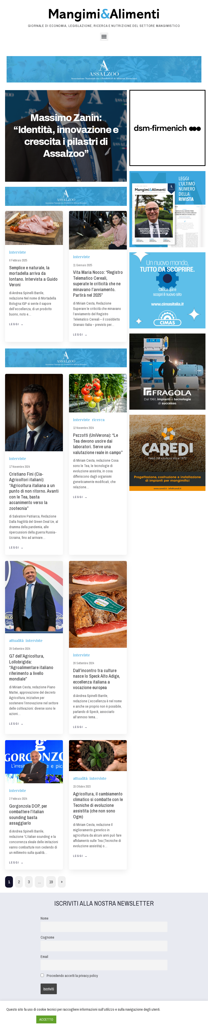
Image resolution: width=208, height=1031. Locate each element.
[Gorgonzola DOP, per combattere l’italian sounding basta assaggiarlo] (34, 761)
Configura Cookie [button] (20, 1019)
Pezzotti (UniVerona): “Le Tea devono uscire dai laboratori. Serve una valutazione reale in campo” (98, 444)
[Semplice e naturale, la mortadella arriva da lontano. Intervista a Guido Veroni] (34, 228)
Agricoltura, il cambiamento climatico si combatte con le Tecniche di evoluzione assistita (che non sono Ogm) (98, 805)
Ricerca (98, 419)
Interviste (17, 252)
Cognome (47, 937)
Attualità (16, 640)
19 (51, 882)
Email (44, 956)
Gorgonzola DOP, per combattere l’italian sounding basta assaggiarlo (28, 814)
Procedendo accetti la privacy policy (72, 975)
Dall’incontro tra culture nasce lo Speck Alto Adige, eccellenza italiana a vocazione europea (96, 679)
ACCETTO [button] (46, 1019)
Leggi (16, 324)
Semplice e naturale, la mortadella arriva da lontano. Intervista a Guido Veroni (33, 276)
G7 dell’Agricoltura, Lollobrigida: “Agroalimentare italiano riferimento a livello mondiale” (31, 667)
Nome (44, 918)
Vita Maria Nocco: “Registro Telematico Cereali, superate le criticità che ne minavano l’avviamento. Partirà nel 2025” (98, 283)
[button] (104, 36)
